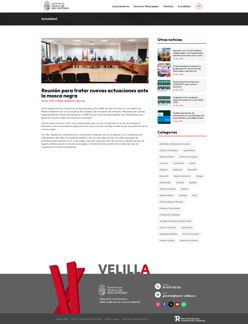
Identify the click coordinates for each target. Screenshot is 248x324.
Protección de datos (135, 319)
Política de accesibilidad (86, 319)
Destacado (177, 169)
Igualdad (192, 182)
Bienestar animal (167, 156)
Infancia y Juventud (167, 189)
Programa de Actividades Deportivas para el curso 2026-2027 (188, 100)
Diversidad (192, 169)
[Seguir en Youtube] (177, 304)
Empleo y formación (182, 176)
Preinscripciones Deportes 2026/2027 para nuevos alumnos (186, 84)
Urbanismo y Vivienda (189, 240)
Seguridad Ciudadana (168, 234)
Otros (194, 195)
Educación (164, 176)
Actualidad (184, 6)
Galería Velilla (165, 182)
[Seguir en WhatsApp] (183, 304)
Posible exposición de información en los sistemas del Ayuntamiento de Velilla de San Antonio (188, 117)
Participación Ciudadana (170, 214)
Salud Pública (186, 227)
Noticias (80, 100)
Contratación (178, 163)
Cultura (192, 163)
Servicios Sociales (167, 240)
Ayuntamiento (120, 6)
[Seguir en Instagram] (158, 304)
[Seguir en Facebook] (164, 304)
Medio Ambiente (66, 100)
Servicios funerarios (191, 234)
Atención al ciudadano (169, 150)
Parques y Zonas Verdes (170, 208)
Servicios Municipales (146, 6)
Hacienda (180, 182)
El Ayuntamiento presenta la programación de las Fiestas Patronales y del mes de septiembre (187, 70)
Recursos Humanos (168, 227)
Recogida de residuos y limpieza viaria (175, 221)
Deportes (164, 169)
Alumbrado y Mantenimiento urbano (175, 144)
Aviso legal (112, 319)
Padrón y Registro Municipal (171, 202)
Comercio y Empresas (188, 156)
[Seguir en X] (170, 304)
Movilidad (183, 195)
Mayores (184, 189)
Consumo (164, 163)
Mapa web (62, 319)
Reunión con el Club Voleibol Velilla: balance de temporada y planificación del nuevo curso (188, 53)
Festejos (199, 176)
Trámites (168, 6)
